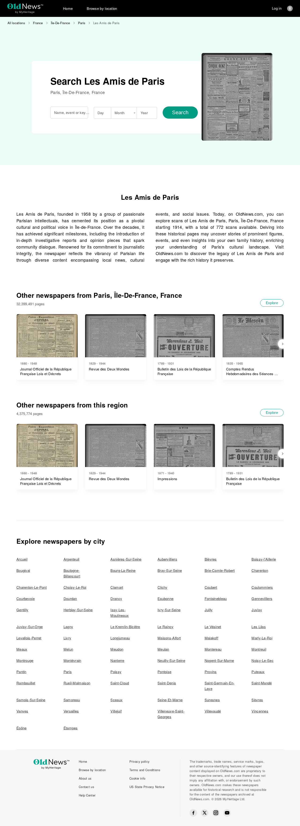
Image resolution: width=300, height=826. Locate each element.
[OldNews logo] (25, 6)
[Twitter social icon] (204, 813)
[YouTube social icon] (227, 813)
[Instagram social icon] (216, 813)
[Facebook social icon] (193, 813)
